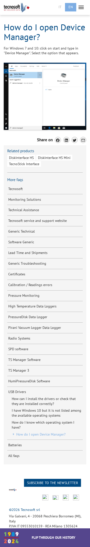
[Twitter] (75, 140)
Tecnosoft (15, 189)
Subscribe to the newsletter (52, 483)
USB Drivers (17, 392)
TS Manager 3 (18, 370)
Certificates (16, 274)
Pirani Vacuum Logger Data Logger (34, 327)
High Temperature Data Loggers (32, 306)
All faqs (14, 455)
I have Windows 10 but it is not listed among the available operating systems (46, 413)
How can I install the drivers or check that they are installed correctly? (44, 401)
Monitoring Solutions (24, 199)
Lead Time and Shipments (28, 252)
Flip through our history (53, 537)
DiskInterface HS (21, 157)
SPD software (18, 349)
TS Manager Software (24, 359)
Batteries (15, 445)
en (70, 7)
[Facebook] (58, 140)
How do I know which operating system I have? (43, 425)
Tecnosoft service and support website (37, 220)
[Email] (83, 140)
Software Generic (21, 242)
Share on (45, 140)
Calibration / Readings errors (30, 285)
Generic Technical (21, 231)
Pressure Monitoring (24, 295)
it (60, 7)
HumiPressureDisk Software (29, 381)
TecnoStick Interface (24, 164)
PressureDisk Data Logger (27, 317)
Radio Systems (19, 338)
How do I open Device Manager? (40, 434)
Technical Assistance (23, 210)
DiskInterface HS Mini (54, 157)
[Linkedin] (66, 140)
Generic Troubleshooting (27, 263)
